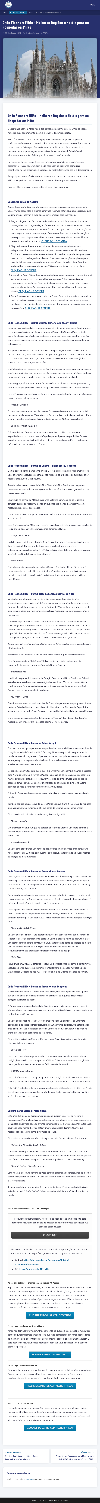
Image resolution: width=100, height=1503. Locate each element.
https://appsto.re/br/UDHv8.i (34, 1269)
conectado (29, 1479)
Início (5, 12)
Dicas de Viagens (18, 12)
